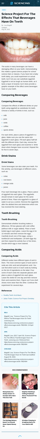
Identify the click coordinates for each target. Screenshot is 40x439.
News (4, 9)
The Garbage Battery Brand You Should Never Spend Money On (10, 423)
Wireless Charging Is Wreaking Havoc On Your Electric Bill (29, 422)
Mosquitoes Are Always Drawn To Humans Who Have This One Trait (9, 394)
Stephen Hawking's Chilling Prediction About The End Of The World (29, 394)
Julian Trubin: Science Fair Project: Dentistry (18, 298)
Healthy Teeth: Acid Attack (12, 295)
